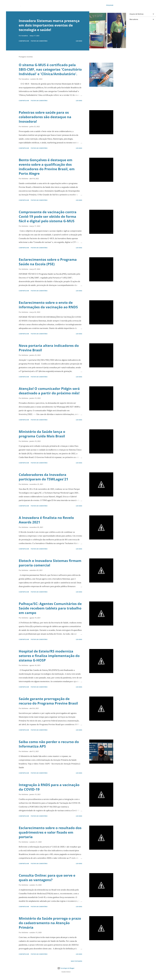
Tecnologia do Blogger (67, 968)
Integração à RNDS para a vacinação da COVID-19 (49, 787)
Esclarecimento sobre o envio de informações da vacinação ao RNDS (48, 304)
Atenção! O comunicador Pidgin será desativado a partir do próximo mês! (49, 390)
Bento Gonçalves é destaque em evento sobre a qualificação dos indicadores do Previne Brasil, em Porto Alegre (47, 167)
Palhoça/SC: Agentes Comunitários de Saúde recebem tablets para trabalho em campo (50, 608)
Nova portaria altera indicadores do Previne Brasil (49, 347)
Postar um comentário (39, 41)
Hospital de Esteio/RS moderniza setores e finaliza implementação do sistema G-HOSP (49, 656)
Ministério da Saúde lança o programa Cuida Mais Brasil (42, 433)
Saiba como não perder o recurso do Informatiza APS (49, 744)
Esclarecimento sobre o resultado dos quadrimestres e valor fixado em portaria (50, 832)
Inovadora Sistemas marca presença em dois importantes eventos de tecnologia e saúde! (49, 25)
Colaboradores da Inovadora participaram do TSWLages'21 (43, 476)
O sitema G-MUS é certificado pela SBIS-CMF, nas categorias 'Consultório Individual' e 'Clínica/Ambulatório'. (50, 69)
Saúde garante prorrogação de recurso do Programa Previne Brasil (48, 701)
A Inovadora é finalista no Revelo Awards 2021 (46, 519)
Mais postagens (76, 961)
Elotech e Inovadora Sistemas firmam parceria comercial (50, 562)
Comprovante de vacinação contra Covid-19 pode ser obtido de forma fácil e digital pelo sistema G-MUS (47, 216)
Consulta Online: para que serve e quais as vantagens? (47, 877)
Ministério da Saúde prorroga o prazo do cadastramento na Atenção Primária (50, 923)
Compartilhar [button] (24, 41)
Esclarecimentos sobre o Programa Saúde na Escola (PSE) (48, 261)
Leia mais (79, 41)
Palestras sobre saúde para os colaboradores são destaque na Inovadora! (45, 117)
